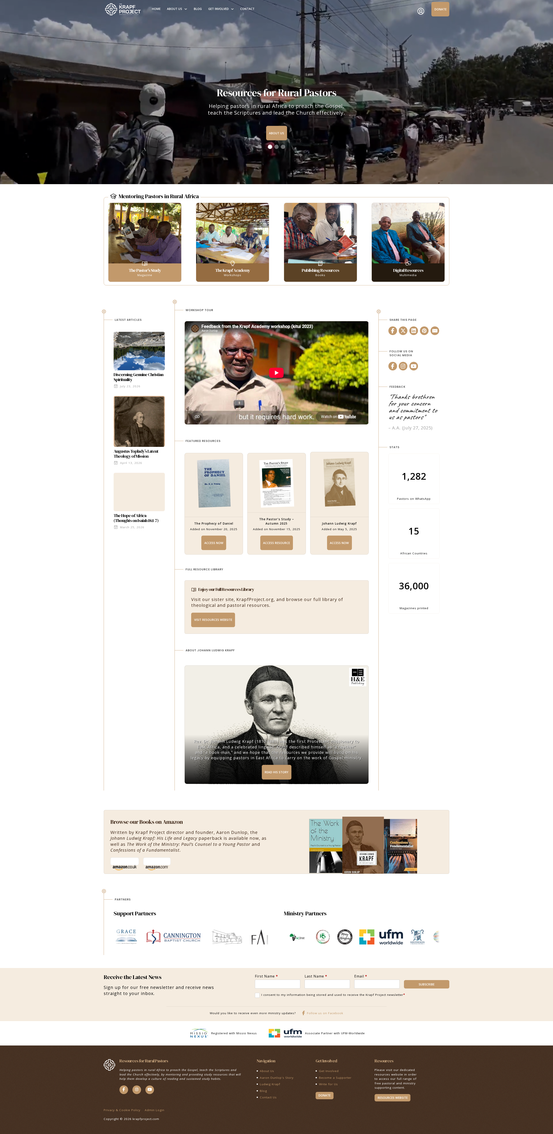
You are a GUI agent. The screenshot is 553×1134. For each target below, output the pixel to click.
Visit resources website (213, 620)
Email (360, 976)
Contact (247, 9)
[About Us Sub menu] (185, 9)
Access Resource (276, 543)
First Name (266, 976)
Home (156, 9)
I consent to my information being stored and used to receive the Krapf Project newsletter (333, 995)
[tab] (270, 147)
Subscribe (427, 984)
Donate (440, 9)
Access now (213, 543)
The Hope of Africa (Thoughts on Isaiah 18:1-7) (136, 518)
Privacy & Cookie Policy (122, 1110)
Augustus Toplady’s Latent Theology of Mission (136, 453)
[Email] (435, 330)
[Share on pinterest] (424, 330)
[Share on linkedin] (413, 330)
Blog (198, 9)
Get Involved (218, 9)
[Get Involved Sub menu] (232, 9)
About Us (174, 9)
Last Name (316, 976)
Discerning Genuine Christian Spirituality (138, 377)
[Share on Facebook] (392, 330)
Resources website (393, 1098)
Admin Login (154, 1110)
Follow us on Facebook (325, 1013)
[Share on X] (403, 330)
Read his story (276, 772)
